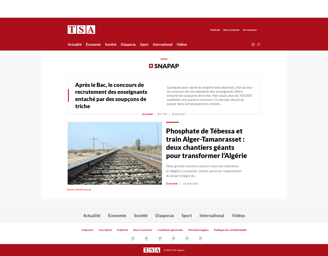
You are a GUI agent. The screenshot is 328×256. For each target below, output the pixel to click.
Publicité (215, 29)
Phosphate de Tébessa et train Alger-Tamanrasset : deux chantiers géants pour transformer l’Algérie (206, 143)
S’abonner (87, 229)
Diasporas (128, 44)
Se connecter (250, 29)
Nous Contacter (142, 229)
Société (111, 44)
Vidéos (182, 44)
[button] (258, 44)
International (162, 44)
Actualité (75, 44)
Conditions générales (170, 229)
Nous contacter (231, 29)
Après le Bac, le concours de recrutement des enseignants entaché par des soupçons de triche (111, 95)
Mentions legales (198, 229)
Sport (144, 44)
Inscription (105, 229)
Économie (93, 44)
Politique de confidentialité (230, 229)
